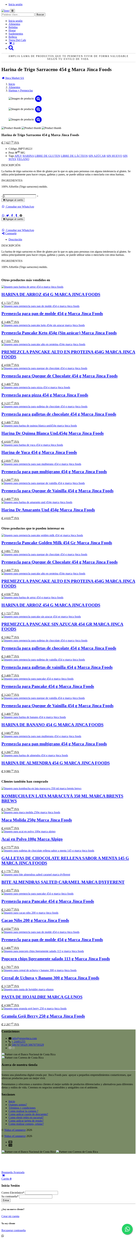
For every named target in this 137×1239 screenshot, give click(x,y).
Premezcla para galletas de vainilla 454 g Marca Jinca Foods (57, 667)
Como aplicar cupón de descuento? (28, 1114)
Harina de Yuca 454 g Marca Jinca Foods (39, 452)
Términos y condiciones (22, 1107)
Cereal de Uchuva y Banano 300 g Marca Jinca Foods (50, 978)
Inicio (12, 1101)
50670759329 (20, 1044)
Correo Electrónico (12, 1192)
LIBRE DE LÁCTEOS (74, 155)
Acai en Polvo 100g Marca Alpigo (32, 839)
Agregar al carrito (14, 200)
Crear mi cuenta (10, 1216)
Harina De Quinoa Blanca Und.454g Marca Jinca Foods (52, 433)
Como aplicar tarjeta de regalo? (26, 1120)
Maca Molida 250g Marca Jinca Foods (36, 820)
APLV (18, 155)
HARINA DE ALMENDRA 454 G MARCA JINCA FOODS (55, 763)
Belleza (13, 36)
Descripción (15, 239)
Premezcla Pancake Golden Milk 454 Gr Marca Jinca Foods (56, 542)
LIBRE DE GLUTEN (47, 155)
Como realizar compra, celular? (26, 1123)
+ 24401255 (18, 1041)
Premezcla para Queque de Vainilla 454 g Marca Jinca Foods (57, 490)
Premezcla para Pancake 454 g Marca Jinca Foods (47, 686)
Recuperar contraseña (13, 1230)
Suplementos (16, 33)
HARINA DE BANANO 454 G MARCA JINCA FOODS (52, 724)
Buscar (40, 14)
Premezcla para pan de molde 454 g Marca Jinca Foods (52, 313)
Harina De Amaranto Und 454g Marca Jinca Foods (48, 509)
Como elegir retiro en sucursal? (26, 1117)
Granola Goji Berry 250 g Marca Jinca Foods (43, 1016)
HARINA (28, 155)
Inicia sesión (15, 4)
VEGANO (23, 159)
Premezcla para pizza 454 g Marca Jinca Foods (44, 395)
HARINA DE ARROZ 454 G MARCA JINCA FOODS (50, 294)
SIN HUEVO (114, 155)
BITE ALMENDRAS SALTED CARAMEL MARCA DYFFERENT (63, 882)
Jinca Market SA (14, 77)
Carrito (6, 1178)
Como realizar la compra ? (23, 1111)
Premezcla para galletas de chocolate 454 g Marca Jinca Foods (58, 414)
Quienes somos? (18, 1104)
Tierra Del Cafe (17, 40)
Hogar (12, 30)
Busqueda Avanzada (12, 1172)
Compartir (11, 233)
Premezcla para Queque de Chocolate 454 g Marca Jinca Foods (59, 376)
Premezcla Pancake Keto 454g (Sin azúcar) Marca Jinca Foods (59, 332)
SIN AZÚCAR (97, 155)
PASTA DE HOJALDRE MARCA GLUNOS (41, 997)
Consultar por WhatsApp (19, 206)
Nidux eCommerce (15, 1129)
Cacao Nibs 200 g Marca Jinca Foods (35, 920)
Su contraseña (10, 1196)
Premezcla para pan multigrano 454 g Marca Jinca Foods (54, 471)
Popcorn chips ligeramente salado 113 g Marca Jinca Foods (55, 958)
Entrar (6, 1200)
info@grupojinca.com (24, 1038)
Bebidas (13, 27)
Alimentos (14, 24)
